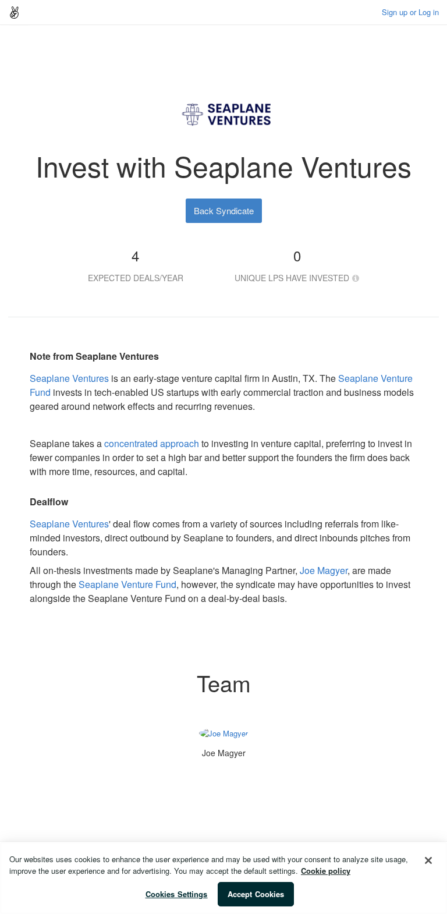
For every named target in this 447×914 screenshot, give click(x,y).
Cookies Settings (177, 893)
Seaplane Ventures (69, 378)
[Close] (428, 860)
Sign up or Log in (410, 11)
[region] (223, 878)
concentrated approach (151, 443)
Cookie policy (325, 870)
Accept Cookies (256, 893)
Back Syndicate (224, 210)
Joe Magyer (323, 570)
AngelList (14, 12)
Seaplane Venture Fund (127, 584)
